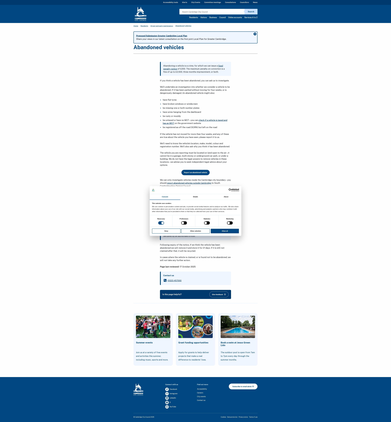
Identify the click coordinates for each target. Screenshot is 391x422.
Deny (166, 231)
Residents (193, 17)
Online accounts (235, 17)
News (255, 2)
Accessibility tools (170, 2)
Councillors (244, 2)
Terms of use (253, 417)
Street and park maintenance (161, 26)
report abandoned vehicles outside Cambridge (189, 183)
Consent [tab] (165, 197)
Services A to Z (251, 17)
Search (251, 12)
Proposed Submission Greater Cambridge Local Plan (161, 36)
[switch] (184, 223)
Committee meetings (212, 2)
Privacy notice (243, 417)
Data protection (232, 417)
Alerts (184, 2)
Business (213, 17)
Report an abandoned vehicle (195, 172)
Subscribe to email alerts (242, 386)
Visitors (203, 17)
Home (135, 26)
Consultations (230, 2)
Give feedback (217, 294)
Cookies (223, 417)
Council (222, 17)
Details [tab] (195, 197)
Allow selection (195, 231)
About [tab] (226, 197)
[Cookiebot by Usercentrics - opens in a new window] (230, 190)
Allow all (225, 231)
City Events (195, 2)
